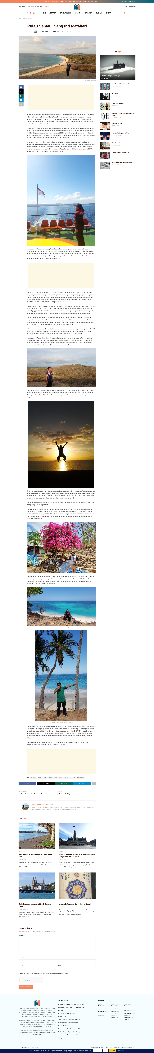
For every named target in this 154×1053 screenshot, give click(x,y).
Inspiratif (88, 13)
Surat (125, 1019)
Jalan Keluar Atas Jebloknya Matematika (69, 1019)
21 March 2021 (116, 164)
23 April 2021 (115, 95)
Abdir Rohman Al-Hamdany (49, 31)
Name (21, 958)
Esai (112, 1008)
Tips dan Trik (127, 1010)
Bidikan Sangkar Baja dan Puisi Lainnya (69, 1031)
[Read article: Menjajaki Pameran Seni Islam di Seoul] (77, 885)
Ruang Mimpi (62, 1016)
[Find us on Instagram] (30, 13)
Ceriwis (113, 1006)
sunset (66, 777)
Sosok (100, 1015)
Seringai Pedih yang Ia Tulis (120, 133)
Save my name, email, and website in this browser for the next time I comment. (44, 973)
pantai (50, 777)
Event (108, 13)
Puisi (112, 1015)
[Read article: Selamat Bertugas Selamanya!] (117, 67)
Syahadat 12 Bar (117, 123)
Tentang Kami (46, 1)
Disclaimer (84, 1)
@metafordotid (37, 1034)
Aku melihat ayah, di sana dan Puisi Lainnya (70, 1035)
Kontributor (62, 1)
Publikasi (100, 1006)
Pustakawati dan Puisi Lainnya (66, 1013)
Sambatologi (65, 13)
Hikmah (100, 1013)
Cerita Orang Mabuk (118, 103)
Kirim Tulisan (69, 1)
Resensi (113, 1017)
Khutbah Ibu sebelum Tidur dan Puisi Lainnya (71, 1004)
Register (132, 6)
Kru (74, 1)
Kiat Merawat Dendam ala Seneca (122, 84)
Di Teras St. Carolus (64, 1025)
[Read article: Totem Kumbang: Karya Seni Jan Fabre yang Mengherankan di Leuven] (77, 836)
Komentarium (127, 1017)
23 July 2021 (115, 105)
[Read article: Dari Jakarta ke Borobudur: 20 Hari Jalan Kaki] (37, 836)
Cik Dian (60, 1010)
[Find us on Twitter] (27, 13)
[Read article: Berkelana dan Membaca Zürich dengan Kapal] (37, 885)
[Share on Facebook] (21, 87)
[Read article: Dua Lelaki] (105, 96)
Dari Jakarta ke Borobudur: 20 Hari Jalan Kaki (71, 1007)
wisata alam (80, 777)
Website (60, 965)
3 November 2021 (116, 86)
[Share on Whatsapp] (21, 96)
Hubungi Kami (54, 1)
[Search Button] (124, 13)
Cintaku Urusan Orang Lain (120, 152)
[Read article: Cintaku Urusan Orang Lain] (105, 155)
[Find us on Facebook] (24, 13)
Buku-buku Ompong (118, 143)
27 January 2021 (116, 145)
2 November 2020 (116, 155)
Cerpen (113, 1013)
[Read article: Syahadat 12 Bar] (105, 126)
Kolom (77, 13)
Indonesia (33, 777)
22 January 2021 (116, 125)
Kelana (30, 18)
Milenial (99, 13)
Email (21, 966)
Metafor (52, 13)
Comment (22, 935)
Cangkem (126, 1015)
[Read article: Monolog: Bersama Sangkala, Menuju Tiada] (105, 116)
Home (44, 13)
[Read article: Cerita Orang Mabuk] (105, 106)
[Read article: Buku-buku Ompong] (105, 145)
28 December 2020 (116, 135)
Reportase (101, 1008)
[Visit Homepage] (77, 6)
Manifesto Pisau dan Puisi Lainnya (68, 1022)
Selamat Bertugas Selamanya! (110, 76)
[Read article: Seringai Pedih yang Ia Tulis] (105, 136)
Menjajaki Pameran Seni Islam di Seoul (75, 904)
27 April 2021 (104, 78)
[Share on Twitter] (21, 91)
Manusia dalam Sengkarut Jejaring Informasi (71, 1028)
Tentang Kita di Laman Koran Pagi (122, 162)
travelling (72, 777)
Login (125, 6)
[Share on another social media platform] (21, 104)
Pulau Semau (58, 777)
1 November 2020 (116, 117)
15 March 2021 (64, 31)
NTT (45, 777)
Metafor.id (48, 6)
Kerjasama (78, 1)
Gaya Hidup (127, 1006)
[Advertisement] (61, 97)
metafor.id (25, 1026)
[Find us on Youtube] (34, 13)
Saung (60, 1038)
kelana (40, 777)
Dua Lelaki (115, 93)
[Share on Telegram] (21, 100)
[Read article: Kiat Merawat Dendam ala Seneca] (105, 86)
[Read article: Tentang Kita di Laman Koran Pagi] (105, 165)
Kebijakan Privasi (92, 1)
